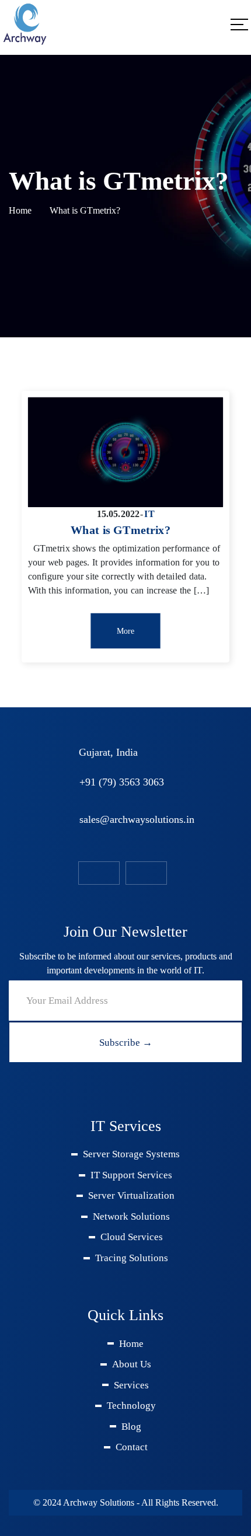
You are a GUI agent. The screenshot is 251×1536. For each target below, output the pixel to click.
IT (149, 513)
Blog (131, 1426)
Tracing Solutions (131, 1257)
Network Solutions (131, 1216)
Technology (131, 1405)
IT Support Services (131, 1175)
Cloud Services (131, 1236)
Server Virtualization (131, 1195)
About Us (131, 1364)
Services (131, 1385)
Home (20, 210)
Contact (132, 1447)
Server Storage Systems (131, 1154)
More (125, 631)
